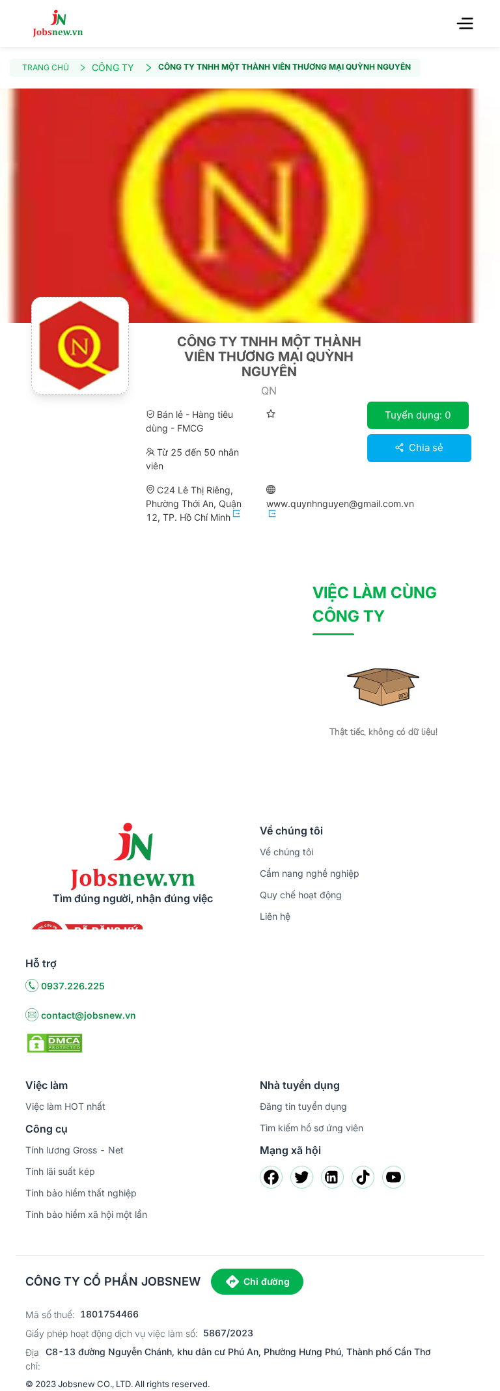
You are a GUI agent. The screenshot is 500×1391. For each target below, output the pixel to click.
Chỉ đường (266, 1281)
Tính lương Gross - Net (74, 1149)
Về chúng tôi (286, 851)
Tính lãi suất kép (60, 1171)
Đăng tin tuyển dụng (303, 1106)
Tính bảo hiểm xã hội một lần (86, 1214)
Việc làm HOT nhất (65, 1106)
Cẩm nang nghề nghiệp (309, 873)
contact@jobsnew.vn (88, 1015)
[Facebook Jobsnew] (271, 1177)
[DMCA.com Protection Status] (54, 1042)
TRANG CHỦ (45, 67)
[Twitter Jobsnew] (301, 1177)
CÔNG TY (113, 67)
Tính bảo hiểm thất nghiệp (81, 1192)
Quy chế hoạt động (301, 894)
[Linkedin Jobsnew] (332, 1177)
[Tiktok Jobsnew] (363, 1177)
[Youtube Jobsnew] (393, 1177)
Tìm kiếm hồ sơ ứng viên (311, 1127)
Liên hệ (275, 916)
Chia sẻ (424, 447)
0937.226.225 (73, 985)
